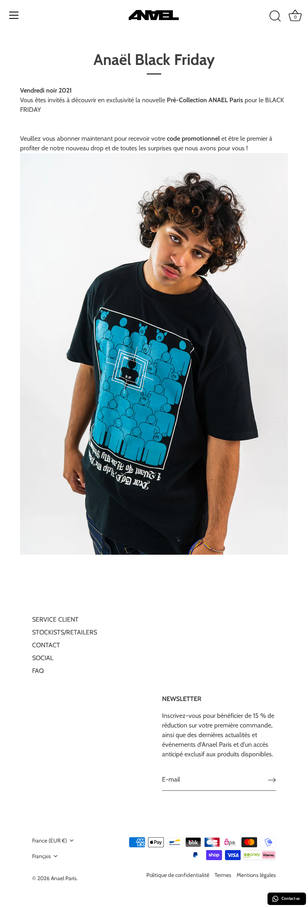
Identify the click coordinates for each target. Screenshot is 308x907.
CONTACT (46, 645)
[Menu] (14, 15)
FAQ (38, 671)
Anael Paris (64, 878)
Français (41, 856)
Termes (223, 875)
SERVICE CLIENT (55, 619)
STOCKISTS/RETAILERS (64, 632)
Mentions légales (256, 875)
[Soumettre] (272, 780)
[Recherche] (275, 16)
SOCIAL (42, 658)
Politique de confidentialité (177, 875)
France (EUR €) (49, 840)
